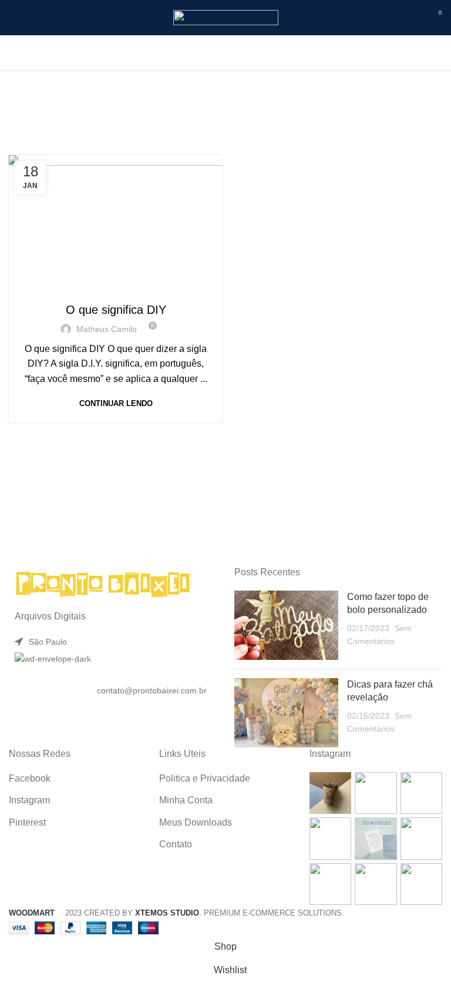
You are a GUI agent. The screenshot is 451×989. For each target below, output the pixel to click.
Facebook (30, 778)
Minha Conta (186, 800)
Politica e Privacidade (204, 778)
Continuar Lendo (116, 403)
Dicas (178, 286)
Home (159, 115)
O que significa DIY (116, 309)
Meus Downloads (195, 822)
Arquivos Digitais (76, 286)
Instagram (29, 800)
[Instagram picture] (330, 793)
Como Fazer (139, 286)
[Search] (226, 53)
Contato (175, 844)
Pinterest (27, 822)
